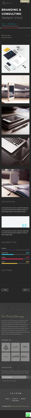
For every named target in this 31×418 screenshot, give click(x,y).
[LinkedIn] (12, 393)
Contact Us (15, 398)
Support (7, 398)
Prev (5, 290)
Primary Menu (28, 3)
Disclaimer (23, 398)
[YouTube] (20, 393)
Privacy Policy (15, 400)
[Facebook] (10, 393)
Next (25, 290)
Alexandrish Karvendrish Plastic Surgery (19, 406)
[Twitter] (14, 393)
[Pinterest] (18, 393)
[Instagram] (16, 393)
